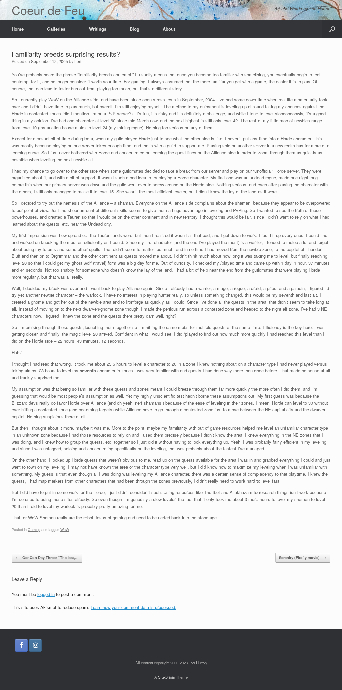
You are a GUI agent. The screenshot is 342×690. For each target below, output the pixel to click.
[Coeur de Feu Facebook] (21, 645)
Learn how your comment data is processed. (133, 607)
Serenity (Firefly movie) (303, 557)
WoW (64, 529)
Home (18, 29)
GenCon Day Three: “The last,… (47, 557)
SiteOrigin (166, 677)
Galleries (56, 29)
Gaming (34, 529)
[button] (332, 29)
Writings (97, 29)
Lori (77, 61)
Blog (134, 29)
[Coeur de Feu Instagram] (35, 645)
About (169, 29)
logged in (46, 594)
